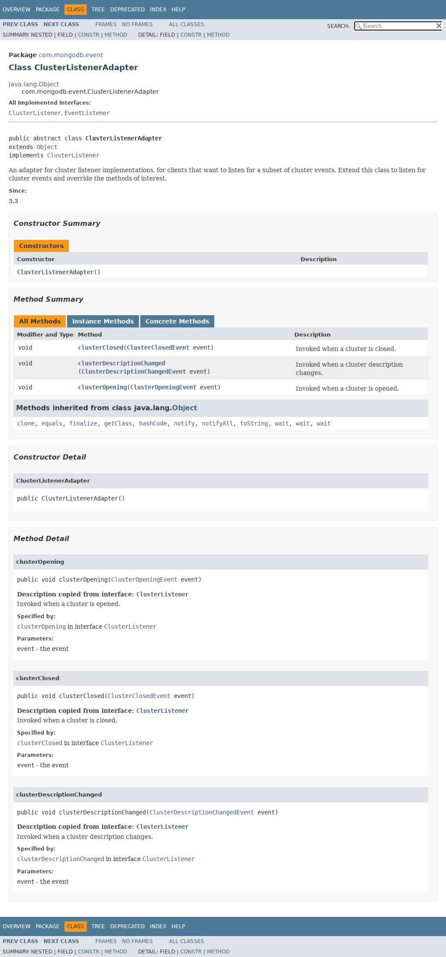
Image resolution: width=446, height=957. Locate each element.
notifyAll (217, 423)
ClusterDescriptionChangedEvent (133, 371)
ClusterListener (35, 112)
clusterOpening (102, 387)
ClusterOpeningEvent (163, 387)
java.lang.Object (34, 84)
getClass (118, 423)
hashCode (153, 423)
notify (184, 423)
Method (116, 35)
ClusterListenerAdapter (55, 272)
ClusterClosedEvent (158, 347)
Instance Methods (103, 321)
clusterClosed (100, 347)
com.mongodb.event (71, 54)
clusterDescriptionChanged (121, 363)
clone (25, 423)
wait (282, 423)
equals (51, 423)
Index (158, 10)
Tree (98, 10)
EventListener (87, 112)
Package (48, 10)
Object (47, 146)
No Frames (137, 24)
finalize (83, 423)
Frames (106, 24)
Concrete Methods (177, 321)
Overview (16, 10)
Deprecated (127, 10)
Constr (88, 35)
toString (254, 423)
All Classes (186, 24)
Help (178, 10)
